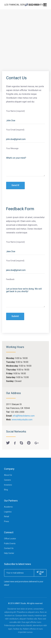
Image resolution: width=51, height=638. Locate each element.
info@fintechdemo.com (24, 415)
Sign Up (41, 573)
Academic (8, 507)
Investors (8, 485)
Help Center (9, 553)
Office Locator (10, 538)
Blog (6, 490)
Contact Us (8, 548)
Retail (6, 516)
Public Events (10, 543)
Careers (7, 480)
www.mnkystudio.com (22, 419)
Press (6, 521)
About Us (8, 475)
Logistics (8, 512)
